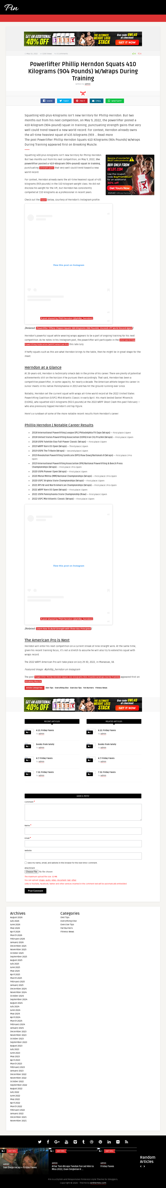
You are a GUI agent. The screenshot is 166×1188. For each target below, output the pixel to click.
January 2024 (17, 1028)
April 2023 (15, 1060)
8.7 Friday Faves (44, 758)
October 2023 (17, 1038)
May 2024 (15, 1013)
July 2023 (14, 1049)
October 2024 (17, 995)
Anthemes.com (98, 1183)
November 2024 (18, 992)
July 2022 (14, 1092)
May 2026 (15, 928)
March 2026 (16, 935)
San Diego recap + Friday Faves (20, 1167)
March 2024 (16, 1020)
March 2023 (16, 1063)
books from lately (45, 744)
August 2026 (16, 917)
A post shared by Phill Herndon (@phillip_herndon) (67, 318)
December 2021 (18, 1117)
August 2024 (16, 1003)
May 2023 (15, 1056)
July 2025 (14, 963)
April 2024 (15, 1017)
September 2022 (18, 1085)
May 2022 (15, 1099)
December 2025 (18, 946)
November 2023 (18, 1035)
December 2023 (18, 1031)
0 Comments (62, 54)
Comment (30, 801)
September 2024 (18, 999)
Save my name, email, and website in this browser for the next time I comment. (62, 863)
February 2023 (17, 1067)
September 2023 (18, 1042)
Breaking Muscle (33, 681)
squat (43, 200)
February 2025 (17, 981)
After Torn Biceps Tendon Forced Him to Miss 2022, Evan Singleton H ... (73, 1168)
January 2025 (17, 985)
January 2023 (17, 1070)
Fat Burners (88, 688)
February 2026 (17, 938)
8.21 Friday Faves (45, 730)
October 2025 (17, 953)
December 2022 (18, 1074)
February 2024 (17, 1024)
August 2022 (16, 1088)
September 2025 (18, 956)
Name (28, 825)
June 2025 (15, 967)
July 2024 (14, 1006)
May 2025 (15, 970)
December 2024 (18, 988)
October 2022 (17, 1081)
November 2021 (18, 1120)
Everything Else (62, 688)
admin (87, 84)
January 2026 (17, 942)
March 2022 (16, 1106)
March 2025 (16, 978)
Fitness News (101, 688)
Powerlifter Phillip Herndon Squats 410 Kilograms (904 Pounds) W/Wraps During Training (77, 677)
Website (28, 851)
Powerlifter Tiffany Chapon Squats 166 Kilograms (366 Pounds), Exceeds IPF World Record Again (84, 328)
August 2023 (16, 1045)
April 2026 (15, 931)
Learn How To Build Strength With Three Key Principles (63, 628)
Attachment (30, 868)
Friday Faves (107, 1166)
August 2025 (16, 960)
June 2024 (15, 1010)
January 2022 (17, 1113)
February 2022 (17, 1110)
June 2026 (15, 924)
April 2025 (15, 974)
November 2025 (18, 949)
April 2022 (15, 1102)
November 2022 (18, 1077)
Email (28, 838)
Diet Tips (49, 688)
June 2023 (15, 1053)
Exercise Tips (76, 688)
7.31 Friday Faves (45, 772)
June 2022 (15, 1095)
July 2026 (14, 921)
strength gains (47, 168)
